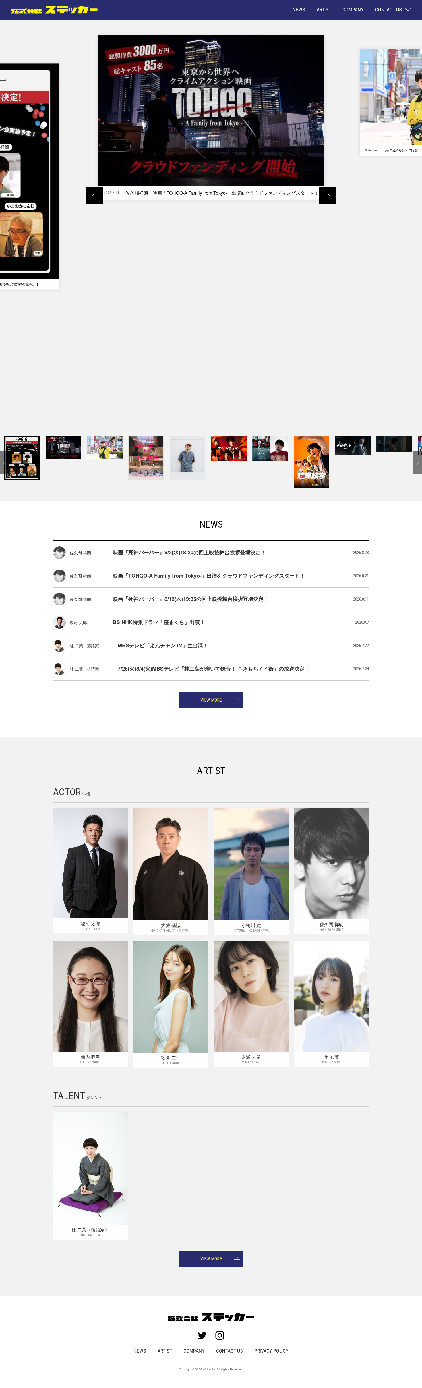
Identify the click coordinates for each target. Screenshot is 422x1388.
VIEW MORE (211, 700)
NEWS (299, 9)
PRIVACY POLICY (271, 1351)
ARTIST (324, 9)
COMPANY (353, 9)
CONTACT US (229, 1351)
